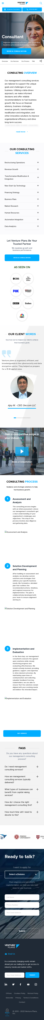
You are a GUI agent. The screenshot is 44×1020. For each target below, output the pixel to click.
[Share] (40, 61)
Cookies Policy (19, 993)
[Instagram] (37, 984)
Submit (22, 931)
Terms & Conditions (30, 998)
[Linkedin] (7, 984)
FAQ (33, 61)
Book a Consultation (16, 51)
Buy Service (22, 733)
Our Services (15, 61)
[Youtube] (29, 984)
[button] (15, 417)
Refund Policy (33, 993)
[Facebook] (22, 984)
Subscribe (9, 998)
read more (20, 132)
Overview (5, 61)
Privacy (18, 998)
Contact (22, 1002)
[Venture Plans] (22, 3)
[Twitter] (14, 984)
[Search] (41, 3)
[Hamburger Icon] (3, 3)
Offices (9, 993)
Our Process (25, 61)
